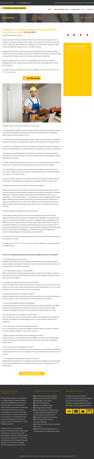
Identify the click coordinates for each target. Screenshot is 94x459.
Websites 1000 (71, 456)
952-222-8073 (30, 32)
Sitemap (58, 456)
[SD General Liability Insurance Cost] (13, 8)
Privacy (53, 456)
